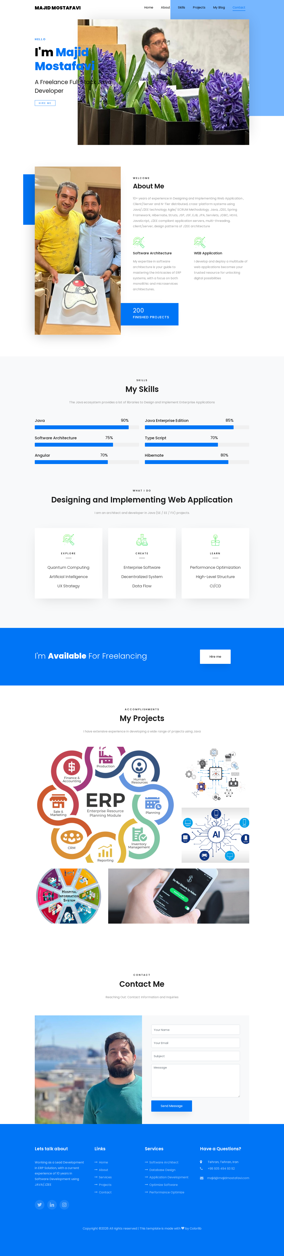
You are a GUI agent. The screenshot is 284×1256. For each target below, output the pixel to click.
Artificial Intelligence (215, 829)
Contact (105, 1192)
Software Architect (164, 1162)
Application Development (169, 1177)
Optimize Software (163, 1185)
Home (103, 1162)
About (103, 1170)
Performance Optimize (166, 1192)
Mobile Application (179, 892)
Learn (215, 553)
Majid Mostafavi (58, 8)
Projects (105, 1185)
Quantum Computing (215, 770)
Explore (68, 553)
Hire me (45, 103)
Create (142, 553)
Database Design (162, 1170)
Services (105, 1177)
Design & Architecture (105, 801)
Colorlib (196, 1228)
